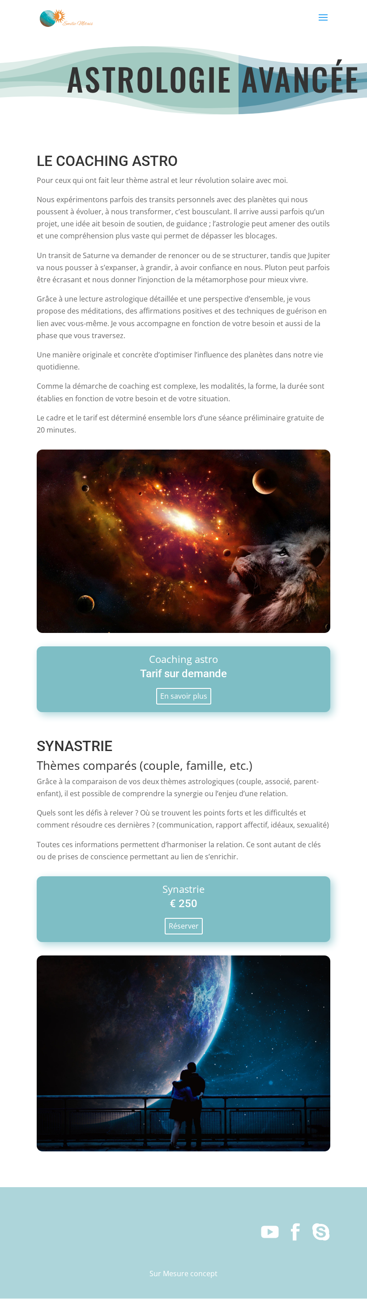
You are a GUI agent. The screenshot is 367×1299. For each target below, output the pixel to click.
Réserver (184, 926)
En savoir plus (183, 696)
